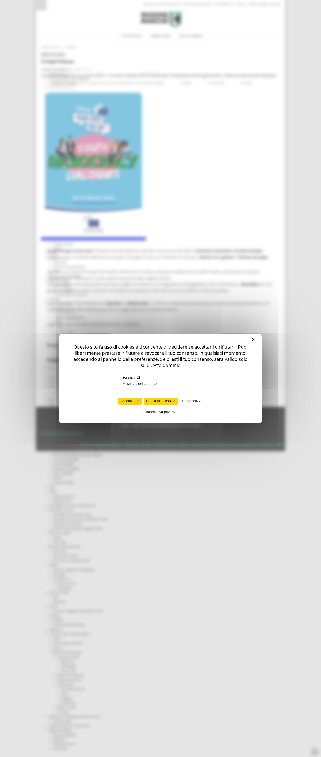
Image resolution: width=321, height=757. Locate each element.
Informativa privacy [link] (160, 412)
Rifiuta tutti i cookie (160, 401)
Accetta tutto (129, 401)
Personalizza (192, 401)
